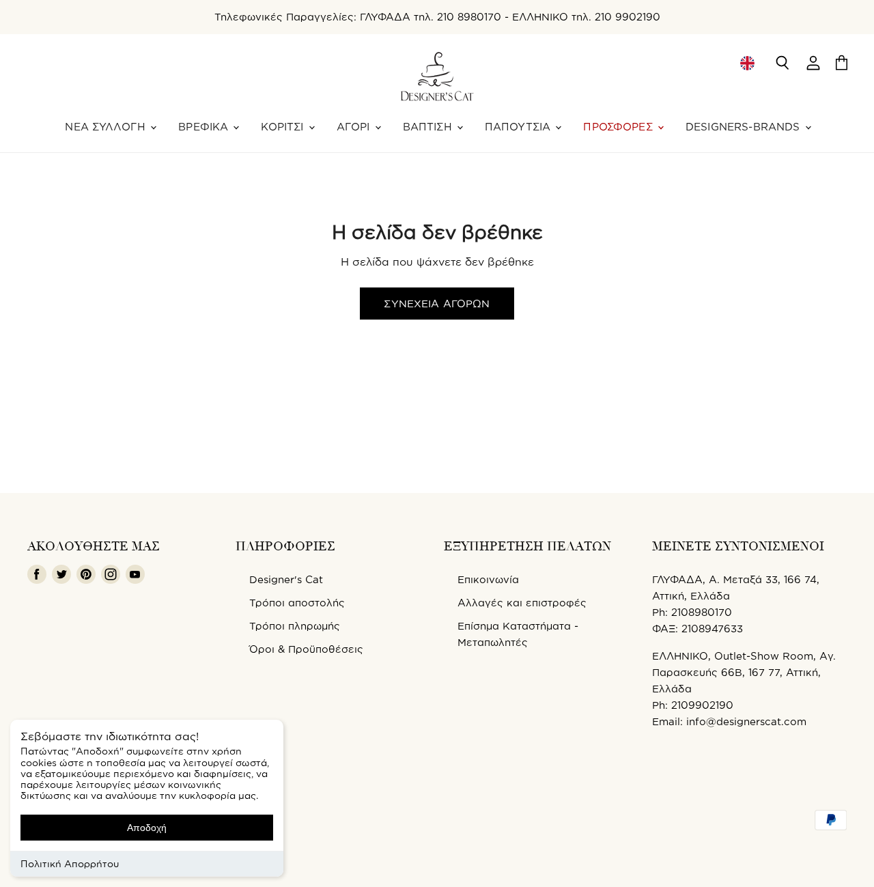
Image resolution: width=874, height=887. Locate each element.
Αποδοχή (147, 827)
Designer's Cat (286, 579)
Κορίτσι (284, 126)
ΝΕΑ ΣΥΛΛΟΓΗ (107, 126)
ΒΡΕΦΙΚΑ (204, 126)
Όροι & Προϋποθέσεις (306, 649)
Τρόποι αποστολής (297, 602)
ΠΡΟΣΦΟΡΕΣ (619, 126)
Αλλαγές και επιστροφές (522, 602)
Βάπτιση (429, 126)
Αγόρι (355, 126)
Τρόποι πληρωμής (294, 626)
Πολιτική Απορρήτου (69, 863)
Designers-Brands (745, 126)
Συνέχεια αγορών (437, 303)
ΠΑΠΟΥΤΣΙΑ (519, 126)
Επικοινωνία (488, 579)
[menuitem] (747, 63)
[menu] (747, 63)
